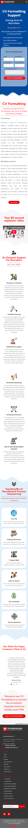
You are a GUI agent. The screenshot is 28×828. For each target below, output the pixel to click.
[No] (26, 823)
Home (5, 754)
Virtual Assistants (9, 798)
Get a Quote (7, 766)
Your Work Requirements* (11, 68)
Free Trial (6, 764)
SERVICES (6, 759)
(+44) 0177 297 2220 (10, 745)
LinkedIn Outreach (8, 796)
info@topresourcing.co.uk (11, 747)
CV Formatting (7, 781)
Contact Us (7, 769)
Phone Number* (7, 62)
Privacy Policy (7, 771)
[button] (26, 669)
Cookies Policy (17, 823)
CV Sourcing (7, 779)
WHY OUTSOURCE (8, 762)
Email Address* (18, 56)
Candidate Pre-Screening (10, 784)
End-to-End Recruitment (10, 786)
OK (14, 825)
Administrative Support (10, 788)
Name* (5, 56)
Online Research (8, 791)
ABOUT (5, 757)
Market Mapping (8, 793)
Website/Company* (19, 62)
